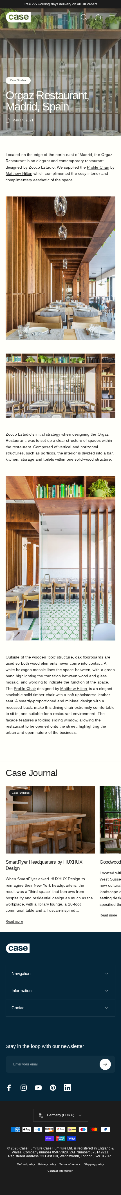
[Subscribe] (105, 1064)
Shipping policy (94, 1164)
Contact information (60, 1170)
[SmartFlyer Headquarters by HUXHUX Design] (50, 820)
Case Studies (18, 80)
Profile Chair (25, 688)
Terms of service (69, 1164)
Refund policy (26, 1164)
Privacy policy (47, 1164)
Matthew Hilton (73, 688)
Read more (14, 922)
